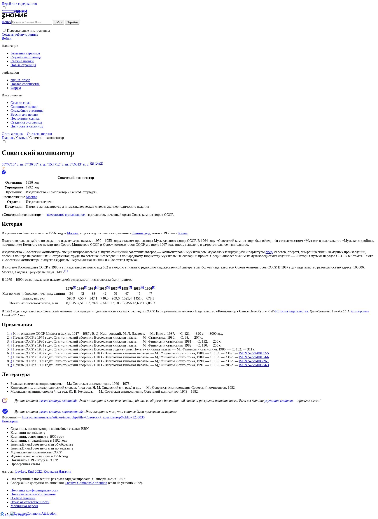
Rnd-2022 (35, 471)
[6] (119, 287)
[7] (130, 287)
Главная (8, 137)
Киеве (182, 233)
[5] (108, 287)
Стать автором (12, 134)
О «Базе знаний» (22, 498)
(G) (92, 163)
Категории (10, 421)
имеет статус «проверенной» (61, 411)
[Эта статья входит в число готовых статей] (3, 168)
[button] (4, 30)
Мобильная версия (24, 506)
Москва (31, 197)
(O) (96, 163)
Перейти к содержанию (19, 3)
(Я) (101, 163)
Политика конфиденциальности (34, 490)
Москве (72, 233)
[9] (153, 287)
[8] (142, 287)
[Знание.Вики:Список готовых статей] (5, 402)
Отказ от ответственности (29, 502)
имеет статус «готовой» (58, 400)
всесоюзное (55, 214)
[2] (74, 287)
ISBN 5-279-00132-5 (254, 353)
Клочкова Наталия (57, 471)
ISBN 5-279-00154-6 (254, 357)
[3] (85, 287)
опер (269, 252)
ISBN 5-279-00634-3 (254, 365)
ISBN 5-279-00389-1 (254, 361)
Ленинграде (141, 233)
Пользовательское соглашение (33, 494)
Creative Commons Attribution (86, 483)
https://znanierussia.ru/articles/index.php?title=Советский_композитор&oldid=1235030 (83, 417)
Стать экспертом (39, 134)
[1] (66, 271)
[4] (96, 287)
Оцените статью (16, 515)
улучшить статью (278, 400)
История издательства (291, 311)
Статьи (21, 137)
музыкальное (75, 214)
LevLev (20, 471)
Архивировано (360, 311)
